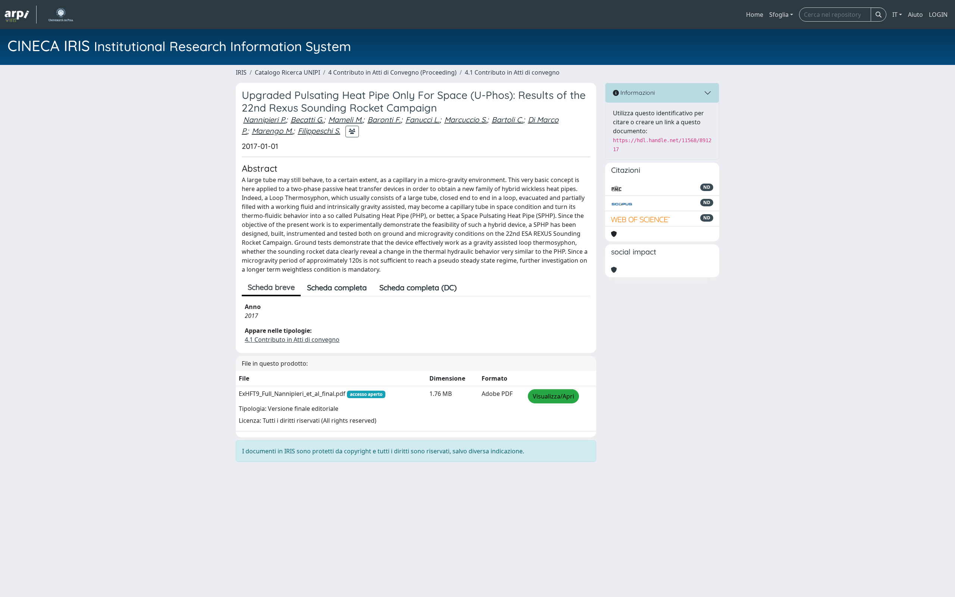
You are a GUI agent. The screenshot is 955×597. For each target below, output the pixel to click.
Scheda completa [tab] (337, 287)
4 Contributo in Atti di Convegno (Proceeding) (392, 72)
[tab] (469, 288)
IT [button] (895, 14)
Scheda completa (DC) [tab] (418, 287)
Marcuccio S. (465, 119)
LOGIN (938, 14)
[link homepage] (20, 15)
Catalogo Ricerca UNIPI (287, 72)
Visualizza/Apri (553, 396)
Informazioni (637, 92)
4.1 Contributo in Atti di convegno (512, 72)
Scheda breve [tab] (271, 287)
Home (754, 14)
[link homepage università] (61, 15)
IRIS (241, 72)
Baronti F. (384, 119)
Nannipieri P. (264, 119)
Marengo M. (272, 130)
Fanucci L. (422, 119)
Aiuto (915, 14)
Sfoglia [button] (779, 14)
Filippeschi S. (319, 130)
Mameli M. (345, 119)
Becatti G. (307, 119)
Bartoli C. (507, 119)
